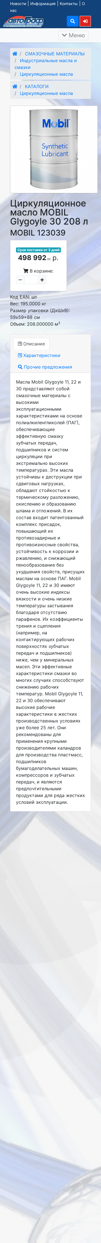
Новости (18, 3)
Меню (76, 35)
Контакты (69, 3)
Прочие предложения (47, 367)
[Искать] (73, 21)
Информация (43, 3)
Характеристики (41, 355)
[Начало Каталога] (14, 53)
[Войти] (85, 21)
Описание (33, 344)
